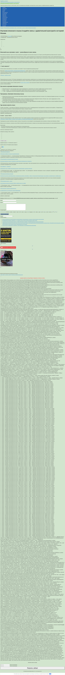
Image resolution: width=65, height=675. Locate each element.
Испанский (4, 18)
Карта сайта (4, 8)
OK (50, 673)
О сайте (3, 9)
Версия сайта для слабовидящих (9, 247)
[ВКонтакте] (2, 147)
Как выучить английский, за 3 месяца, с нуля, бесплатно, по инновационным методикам (19, 225)
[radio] (33, 133)
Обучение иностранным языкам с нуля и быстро (9, 3)
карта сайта (2, 274)
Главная (3, 7)
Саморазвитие (5, 22)
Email (1, 202)
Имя (1, 200)
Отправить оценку (3, 140)
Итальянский (4, 17)
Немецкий (4, 16)
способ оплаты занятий (24, 82)
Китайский (4, 19)
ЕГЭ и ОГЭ (4, 24)
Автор (3, 11)
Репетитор (4, 23)
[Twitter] (3, 147)
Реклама (4, 25)
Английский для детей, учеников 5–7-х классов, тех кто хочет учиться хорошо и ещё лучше (19, 220)
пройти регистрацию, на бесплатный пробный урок (15, 70)
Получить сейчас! (32, 668)
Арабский (4, 14)
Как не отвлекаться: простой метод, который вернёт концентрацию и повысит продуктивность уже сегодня (23, 219)
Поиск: (1, 216)
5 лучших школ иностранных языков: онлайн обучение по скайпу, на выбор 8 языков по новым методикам (22, 221)
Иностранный (5, 12)
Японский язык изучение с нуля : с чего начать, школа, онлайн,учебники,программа (20, 27)
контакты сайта (8, 274)
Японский (4, 20)
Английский (4, 13)
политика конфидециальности (17, 274)
